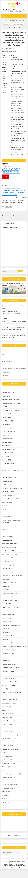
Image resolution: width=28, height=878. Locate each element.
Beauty (4, 396)
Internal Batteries (7, 533)
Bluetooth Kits (6, 568)
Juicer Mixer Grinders (8, 543)
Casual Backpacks (7, 495)
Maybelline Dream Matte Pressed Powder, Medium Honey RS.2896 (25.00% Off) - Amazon (14, 329)
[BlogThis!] (7, 207)
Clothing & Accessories (9, 389)
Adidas (4, 639)
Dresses (4, 435)
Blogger (17, 835)
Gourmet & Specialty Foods (10, 410)
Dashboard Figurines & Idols (10, 499)
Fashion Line (6, 540)
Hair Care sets (6, 618)
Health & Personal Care (9, 399)
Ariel (3, 752)
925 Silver (5, 798)
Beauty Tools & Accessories (10, 625)
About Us (4, 351)
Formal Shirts (6, 428)
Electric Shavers (7, 650)
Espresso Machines (7, 763)
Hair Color (5, 767)
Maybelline (5, 467)
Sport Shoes (5, 456)
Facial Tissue (6, 724)
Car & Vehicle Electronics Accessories (13, 646)
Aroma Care (5, 611)
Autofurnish (5, 442)
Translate (14, 855)
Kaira (3, 506)
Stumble (13, 202)
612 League (5, 460)
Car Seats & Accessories (9, 699)
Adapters (4, 589)
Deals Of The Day (9, 20)
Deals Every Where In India (14, 10)
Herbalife (4, 710)
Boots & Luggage (7, 550)
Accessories (5, 438)
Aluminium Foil (7, 604)
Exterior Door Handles (8, 682)
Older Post (23, 216)
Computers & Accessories (9, 403)
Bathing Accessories (8, 738)
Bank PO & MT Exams (8, 777)
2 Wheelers (5, 674)
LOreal (4, 689)
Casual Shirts (6, 421)
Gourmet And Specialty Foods (10, 774)
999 (5, 177)
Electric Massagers (7, 721)
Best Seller (5, 375)
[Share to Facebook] (11, 207)
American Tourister (8, 582)
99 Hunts (4, 802)
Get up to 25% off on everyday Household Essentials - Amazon (13, 284)
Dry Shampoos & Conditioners (11, 575)
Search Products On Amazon (10, 365)
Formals (4, 513)
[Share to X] (9, 207)
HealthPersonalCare (8, 742)
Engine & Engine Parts (8, 703)
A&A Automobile (7, 449)
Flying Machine (7, 653)
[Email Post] (3, 206)
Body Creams (6, 621)
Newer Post (5, 216)
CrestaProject (12, 864)
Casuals (4, 509)
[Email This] (5, 207)
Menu (4, 16)
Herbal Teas (5, 502)
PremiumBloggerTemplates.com (17, 865)
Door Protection (6, 643)
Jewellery (5, 414)
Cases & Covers (6, 516)
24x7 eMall (5, 706)
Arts (3, 770)
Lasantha (5, 865)
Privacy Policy (6, 358)
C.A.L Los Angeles (7, 572)
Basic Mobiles (6, 453)
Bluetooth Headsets (7, 477)
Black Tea (5, 628)
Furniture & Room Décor (9, 749)
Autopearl (5, 417)
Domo (3, 529)
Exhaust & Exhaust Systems (10, 593)
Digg (20, 202)
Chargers (4, 632)
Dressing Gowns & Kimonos (10, 607)
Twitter (21, 200)
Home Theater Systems (8, 547)
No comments (22, 197)
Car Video (5, 586)
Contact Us (5, 354)
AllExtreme (5, 484)
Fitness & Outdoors (7, 431)
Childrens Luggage (7, 565)
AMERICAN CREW (7, 491)
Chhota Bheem (6, 635)
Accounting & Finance (8, 784)
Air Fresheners (6, 463)
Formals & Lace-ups (8, 526)
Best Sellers (7, 24)
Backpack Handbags (8, 664)
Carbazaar (5, 660)
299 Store (4, 795)
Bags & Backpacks (7, 756)
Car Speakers (6, 759)
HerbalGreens (6, 791)
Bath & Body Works (7, 713)
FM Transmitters (7, 671)
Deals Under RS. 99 (18, 24)
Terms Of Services (7, 361)
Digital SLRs (5, 481)
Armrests (4, 728)
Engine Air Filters (7, 678)
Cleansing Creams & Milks (10, 667)
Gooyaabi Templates (17, 867)
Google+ (6, 202)
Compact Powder (7, 614)
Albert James (6, 717)
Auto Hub (4, 424)
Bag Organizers (6, 657)
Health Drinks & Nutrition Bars (11, 470)
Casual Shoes (6, 696)
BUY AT (14, 160)
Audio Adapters (6, 558)
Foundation (5, 579)
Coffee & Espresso (7, 536)
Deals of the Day (6, 372)
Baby (3, 406)
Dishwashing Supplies (8, 600)
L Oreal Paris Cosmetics (9, 788)
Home (14, 216)
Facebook (14, 200)
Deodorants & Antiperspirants (11, 488)
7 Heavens (5, 781)
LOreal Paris (5, 445)
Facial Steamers (6, 597)
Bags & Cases (6, 561)
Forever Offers (20, 20)
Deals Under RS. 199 (14, 27)
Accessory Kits (6, 474)
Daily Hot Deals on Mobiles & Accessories (14, 368)
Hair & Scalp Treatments (9, 554)
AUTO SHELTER (6, 731)
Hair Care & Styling (7, 685)
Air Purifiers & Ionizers (9, 735)
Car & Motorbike (7, 392)
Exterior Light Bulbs (8, 745)
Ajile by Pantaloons (8, 806)
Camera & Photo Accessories (10, 692)
